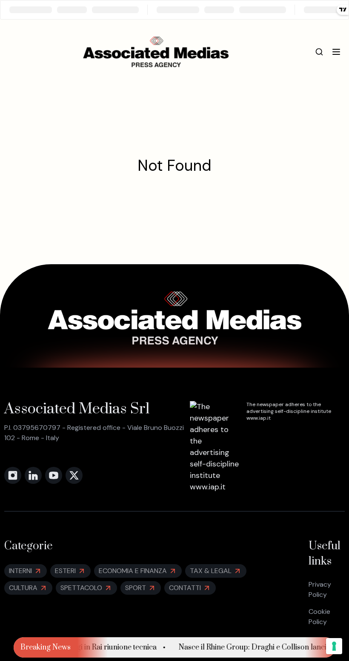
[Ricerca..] (319, 51)
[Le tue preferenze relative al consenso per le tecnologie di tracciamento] (334, 646)
